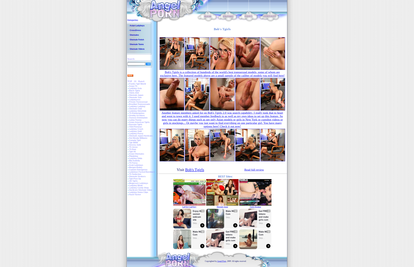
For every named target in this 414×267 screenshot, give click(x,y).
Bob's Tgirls (194, 170)
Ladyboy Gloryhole (137, 111)
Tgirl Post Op (135, 179)
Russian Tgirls (135, 124)
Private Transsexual (138, 102)
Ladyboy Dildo (135, 158)
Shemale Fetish (137, 40)
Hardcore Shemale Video (140, 190)
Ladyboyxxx (134, 100)
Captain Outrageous (138, 170)
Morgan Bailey (135, 167)
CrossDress (135, 30)
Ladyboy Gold (135, 131)
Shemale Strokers (137, 176)
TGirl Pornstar (135, 127)
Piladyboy (133, 156)
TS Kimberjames (136, 113)
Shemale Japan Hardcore (141, 136)
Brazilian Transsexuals (139, 104)
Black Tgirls (134, 91)
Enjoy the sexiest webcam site (197, 215)
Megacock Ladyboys (138, 183)
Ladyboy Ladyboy (137, 106)
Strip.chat (196, 223)
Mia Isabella (134, 161)
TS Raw (132, 149)
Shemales (134, 35)
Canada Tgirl (135, 140)
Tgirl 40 (132, 152)
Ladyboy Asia (135, 88)
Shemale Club (135, 109)
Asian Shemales (136, 154)
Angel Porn (221, 261)
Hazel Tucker (135, 194)
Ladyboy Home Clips (138, 192)
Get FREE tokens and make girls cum (230, 236)
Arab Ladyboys (136, 165)
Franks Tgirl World (137, 84)
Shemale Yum (135, 97)
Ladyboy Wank (136, 185)
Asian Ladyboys (137, 26)
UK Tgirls (133, 181)
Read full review (254, 169)
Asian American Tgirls (139, 122)
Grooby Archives (137, 115)
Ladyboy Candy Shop (139, 188)
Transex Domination (138, 118)
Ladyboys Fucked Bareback (142, 172)
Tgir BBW (133, 142)
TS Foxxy (133, 163)
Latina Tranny (135, 120)
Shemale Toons (137, 44)
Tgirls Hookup (255, 207)
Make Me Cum (197, 233)
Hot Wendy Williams (138, 138)
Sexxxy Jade (135, 145)
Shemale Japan (136, 95)
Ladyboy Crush (136, 129)
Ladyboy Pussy (136, 133)
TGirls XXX (134, 93)
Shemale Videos (137, 49)
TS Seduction (135, 174)
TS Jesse (133, 147)
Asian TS (133, 86)
